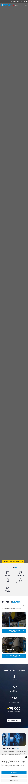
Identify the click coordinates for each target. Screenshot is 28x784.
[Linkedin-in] (22, 1)
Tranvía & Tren (8, 583)
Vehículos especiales (8, 591)
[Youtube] (27, 1)
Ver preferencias (14, 780)
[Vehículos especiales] (8, 587)
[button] (26, 757)
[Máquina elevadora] (20, 580)
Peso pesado (20, 575)
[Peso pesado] (20, 572)
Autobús (7, 575)
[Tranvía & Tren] (8, 580)
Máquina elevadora (20, 583)
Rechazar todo (14, 776)
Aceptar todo (14, 772)
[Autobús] (7, 572)
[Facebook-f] (24, 1)
